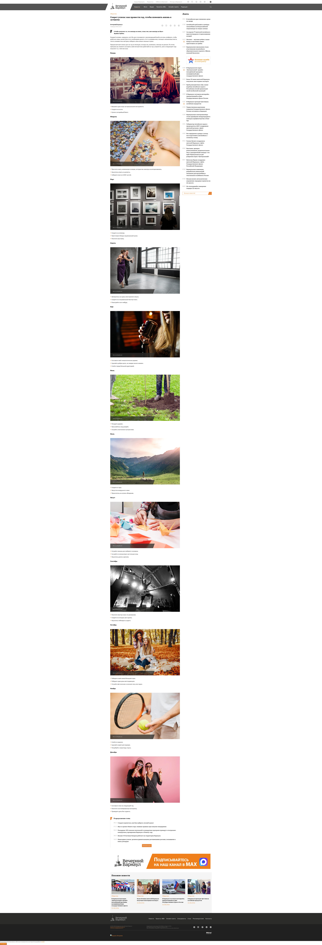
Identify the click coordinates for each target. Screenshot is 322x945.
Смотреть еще (147, 845)
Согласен (3, 944)
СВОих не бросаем (161, 2)
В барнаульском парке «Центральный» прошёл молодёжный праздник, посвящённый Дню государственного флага (194, 72)
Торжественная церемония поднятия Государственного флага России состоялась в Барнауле (198, 109)
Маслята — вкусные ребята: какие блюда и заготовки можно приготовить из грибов (197, 41)
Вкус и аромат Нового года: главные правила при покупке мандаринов (142, 826)
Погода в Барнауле (176, 2)
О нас (189, 918)
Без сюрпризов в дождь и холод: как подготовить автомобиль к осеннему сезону (197, 135)
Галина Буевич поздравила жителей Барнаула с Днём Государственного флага (195, 143)
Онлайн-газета (171, 918)
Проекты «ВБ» (160, 918)
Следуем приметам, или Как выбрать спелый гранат (136, 823)
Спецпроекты (181, 918)
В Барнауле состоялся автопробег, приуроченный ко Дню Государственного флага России (197, 96)
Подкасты (150, 2)
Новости (151, 918)
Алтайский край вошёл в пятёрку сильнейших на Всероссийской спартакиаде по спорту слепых (197, 26)
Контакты (208, 918)
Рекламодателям (198, 918)
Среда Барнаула (139, 2)
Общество (115, 896)
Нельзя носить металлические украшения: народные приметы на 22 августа (198, 181)
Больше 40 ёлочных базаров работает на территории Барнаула (139, 836)
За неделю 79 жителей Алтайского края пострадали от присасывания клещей (198, 34)
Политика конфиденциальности (116, 928)
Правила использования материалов (117, 927)
